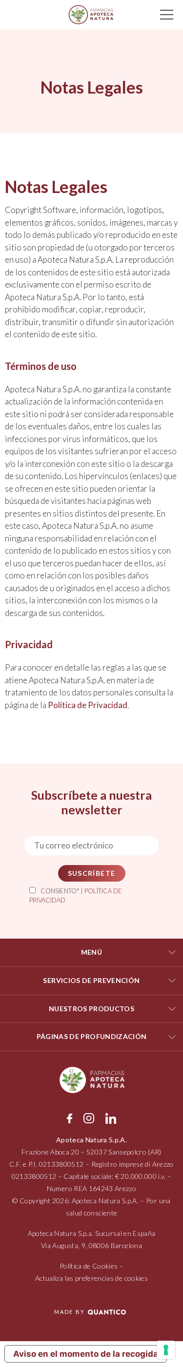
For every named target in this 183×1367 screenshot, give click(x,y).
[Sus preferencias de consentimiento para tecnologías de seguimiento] (166, 1350)
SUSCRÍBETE (92, 873)
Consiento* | (75, 896)
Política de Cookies (89, 1266)
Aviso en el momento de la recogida (85, 1354)
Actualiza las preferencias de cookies (91, 1278)
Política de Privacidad (87, 705)
